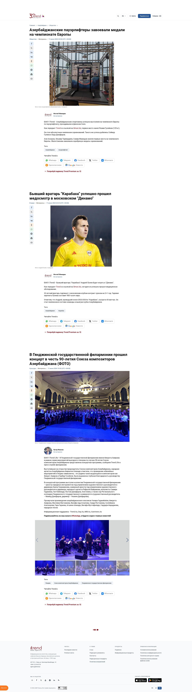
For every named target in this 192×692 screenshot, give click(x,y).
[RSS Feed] (58, 680)
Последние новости (70, 650)
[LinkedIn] (54, 680)
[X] (41, 680)
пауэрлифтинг (63, 150)
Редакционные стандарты (98, 659)
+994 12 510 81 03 (35, 664)
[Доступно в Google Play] (155, 680)
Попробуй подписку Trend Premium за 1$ (63, 171)
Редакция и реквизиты (97, 653)
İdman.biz (77, 128)
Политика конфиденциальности (150, 653)
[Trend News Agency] (36, 648)
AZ (156, 688)
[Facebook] (36, 680)
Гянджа (48, 583)
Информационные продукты (124, 653)
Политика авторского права (149, 656)
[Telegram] (50, 680)
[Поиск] (118, 16)
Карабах (61, 311)
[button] (31, 44)
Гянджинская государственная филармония (96, 583)
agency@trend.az (35, 666)
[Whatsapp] (32, 680)
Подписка (118, 650)
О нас (91, 650)
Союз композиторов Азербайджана (66, 583)
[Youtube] (45, 680)
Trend (58, 128)
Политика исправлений (97, 662)
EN (152, 688)
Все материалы (58, 116)
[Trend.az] (37, 16)
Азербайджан (50, 150)
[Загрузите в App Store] (141, 680)
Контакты (93, 656)
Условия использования (148, 650)
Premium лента (69, 653)
